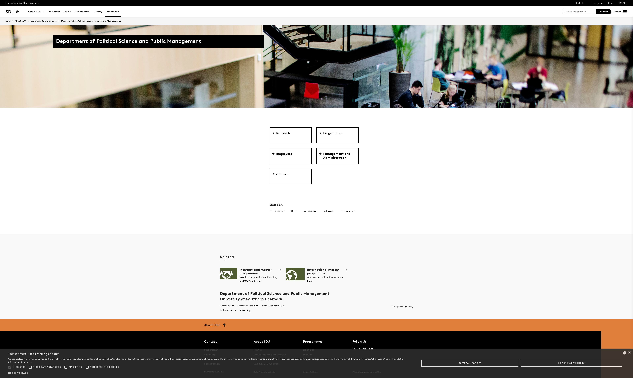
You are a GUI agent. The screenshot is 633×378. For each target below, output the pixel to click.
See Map (246, 310)
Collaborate (82, 11)
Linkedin (312, 211)
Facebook (279, 211)
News (67, 11)
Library (98, 11)
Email (330, 211)
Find (610, 3)
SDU (8, 21)
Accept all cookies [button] (470, 363)
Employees (596, 3)
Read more (26, 362)
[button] (9, 367)
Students (579, 3)
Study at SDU (36, 11)
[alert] (316, 363)
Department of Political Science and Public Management (91, 21)
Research (54, 11)
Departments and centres (44, 21)
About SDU (113, 11)
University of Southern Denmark (22, 2)
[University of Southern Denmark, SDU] (12, 11)
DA (620, 2)
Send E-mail (230, 310)
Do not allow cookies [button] (571, 363)
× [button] (629, 352)
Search (603, 11)
